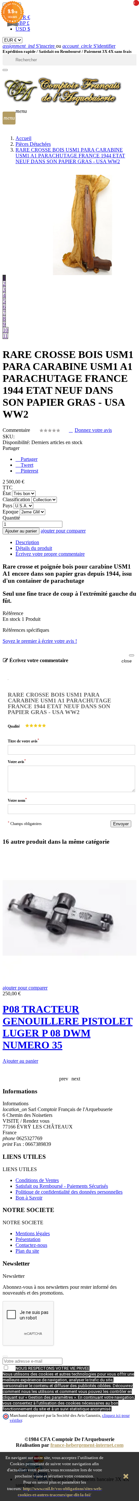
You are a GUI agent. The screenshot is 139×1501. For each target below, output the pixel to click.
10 (5, 330)
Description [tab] (27, 542)
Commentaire (17, 430)
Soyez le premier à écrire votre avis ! (40, 641)
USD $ (23, 29)
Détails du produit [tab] (34, 548)
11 (5, 336)
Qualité (14, 726)
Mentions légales (33, 1233)
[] (5, 70)
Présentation (28, 1239)
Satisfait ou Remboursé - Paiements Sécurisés (62, 1186)
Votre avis (17, 761)
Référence (13, 613)
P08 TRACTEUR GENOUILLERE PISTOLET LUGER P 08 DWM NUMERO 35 (68, 1027)
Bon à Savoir (29, 1197)
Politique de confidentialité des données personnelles (69, 1192)
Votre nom (17, 800)
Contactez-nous (31, 1245)
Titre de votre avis (23, 740)
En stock (11, 619)
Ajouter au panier (21, 531)
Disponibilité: (16, 442)
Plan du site (27, 1251)
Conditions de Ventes (37, 1180)
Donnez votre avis (93, 430)
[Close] (131, 655)
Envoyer (121, 823)
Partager (28, 459)
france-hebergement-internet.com (86, 1445)
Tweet (26, 465)
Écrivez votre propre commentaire (50, 554)
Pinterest (28, 470)
